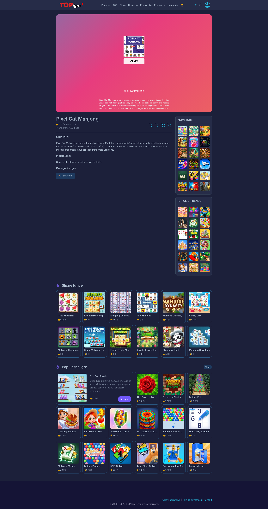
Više (207, 367)
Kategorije (173, 5)
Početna (105, 5)
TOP (115, 5)
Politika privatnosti (192, 500)
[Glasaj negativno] (157, 125)
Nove (123, 5)
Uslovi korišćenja (171, 500)
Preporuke (146, 5)
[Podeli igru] (169, 125)
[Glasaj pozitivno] (151, 125)
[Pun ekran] (163, 125)
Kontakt (208, 500)
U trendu (133, 5)
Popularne (159, 5)
